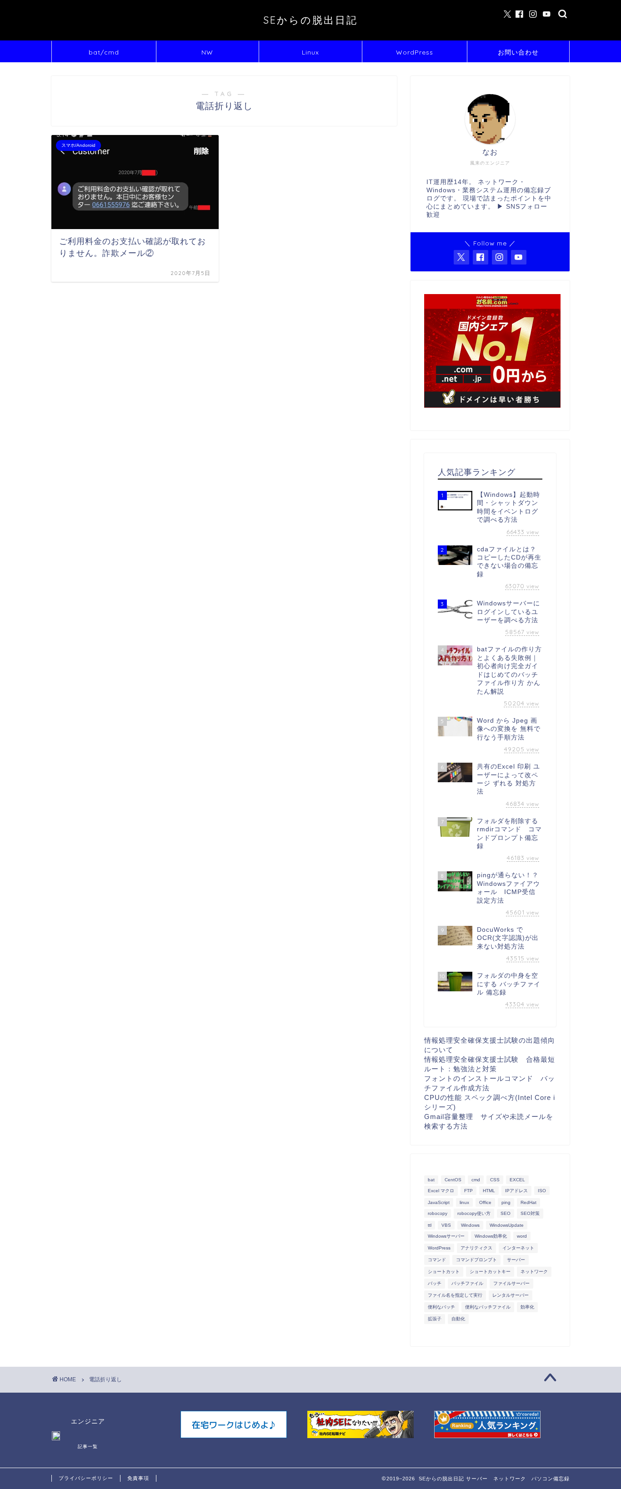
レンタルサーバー (510, 1295)
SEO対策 (530, 1213)
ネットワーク (534, 1271)
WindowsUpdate (507, 1225)
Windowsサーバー (446, 1236)
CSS (495, 1179)
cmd (475, 1179)
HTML (489, 1190)
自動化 (458, 1318)
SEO (506, 1213)
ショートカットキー (490, 1271)
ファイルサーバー (511, 1283)
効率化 (527, 1306)
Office (485, 1202)
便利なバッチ (441, 1306)
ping (506, 1202)
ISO (542, 1190)
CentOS (453, 1179)
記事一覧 (88, 1446)
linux (464, 1202)
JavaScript (439, 1202)
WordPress (414, 52)
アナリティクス (476, 1247)
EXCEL (517, 1179)
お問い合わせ (518, 52)
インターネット (518, 1247)
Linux (310, 52)
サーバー (516, 1259)
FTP (468, 1190)
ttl (429, 1225)
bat (431, 1179)
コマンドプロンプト (476, 1259)
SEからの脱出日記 (310, 20)
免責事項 (138, 1478)
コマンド (437, 1259)
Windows (470, 1225)
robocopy (437, 1213)
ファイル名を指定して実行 (455, 1295)
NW (207, 52)
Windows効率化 (491, 1236)
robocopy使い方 (474, 1213)
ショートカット (444, 1271)
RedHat (528, 1202)
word (522, 1236)
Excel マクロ (441, 1190)
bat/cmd (104, 52)
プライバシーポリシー (86, 1478)
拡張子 (434, 1318)
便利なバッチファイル (488, 1306)
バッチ (434, 1283)
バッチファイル (467, 1283)
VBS (446, 1225)
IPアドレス (516, 1190)
